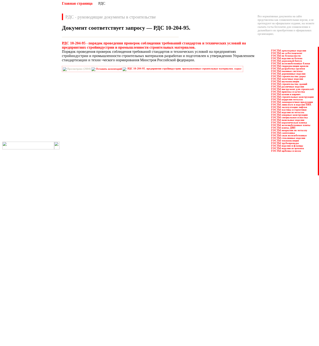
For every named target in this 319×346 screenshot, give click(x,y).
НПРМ (42, 82)
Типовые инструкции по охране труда (176, 307)
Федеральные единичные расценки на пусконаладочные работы (190, 321)
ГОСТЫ (43, 57)
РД (12, 103)
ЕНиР (41, 72)
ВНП (41, 46)
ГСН (13, 62)
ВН (12, 46)
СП (40, 124)
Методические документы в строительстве (88, 304)
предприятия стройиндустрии (163, 68)
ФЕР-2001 (16, 134)
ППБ (41, 98)
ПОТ (13, 98)
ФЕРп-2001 (17, 139)
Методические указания (77, 307)
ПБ (40, 93)
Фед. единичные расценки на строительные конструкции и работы (192, 314)
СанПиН (16, 113)
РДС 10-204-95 (136, 68)
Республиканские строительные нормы (176, 283)
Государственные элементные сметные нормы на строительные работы (104, 286)
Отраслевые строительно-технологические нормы (92, 325)
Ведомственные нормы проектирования (86, 269)
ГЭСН (41, 62)
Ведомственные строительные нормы (85, 276)
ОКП (14, 88)
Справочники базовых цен (169, 290)
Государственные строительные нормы (85, 283)
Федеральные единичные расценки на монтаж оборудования (189, 318)
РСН (40, 108)
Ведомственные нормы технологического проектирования (97, 272)
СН (12, 118)
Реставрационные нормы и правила (174, 279)
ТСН (40, 129)
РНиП (14, 108)
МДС (14, 77)
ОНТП (42, 88)
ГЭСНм (15, 67)
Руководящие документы (169, 272)
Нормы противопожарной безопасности (86, 311)
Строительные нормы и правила (172, 297)
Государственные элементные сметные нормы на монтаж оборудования (105, 290)
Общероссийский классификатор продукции (89, 318)
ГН (12, 57)
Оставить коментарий (109, 69)
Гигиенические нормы (76, 279)
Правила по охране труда (168, 265)
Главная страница (77, 3)
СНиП (41, 118)
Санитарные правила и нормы (171, 286)
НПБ (13, 82)
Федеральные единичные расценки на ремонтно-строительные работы (194, 325)
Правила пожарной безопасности (173, 269)
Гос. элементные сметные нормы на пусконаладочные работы (99, 293)
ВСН (40, 52)
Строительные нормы (166, 293)
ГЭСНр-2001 (18, 72)
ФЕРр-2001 (44, 139)
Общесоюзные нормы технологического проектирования (96, 321)
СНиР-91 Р (17, 124)
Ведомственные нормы (76, 265)
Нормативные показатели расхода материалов (90, 314)
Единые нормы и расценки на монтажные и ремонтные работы (99, 300)
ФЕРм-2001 (44, 134)
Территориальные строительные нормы (177, 311)
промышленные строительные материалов (207, 68)
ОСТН (14, 93)
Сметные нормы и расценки (170, 300)
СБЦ (40, 113)
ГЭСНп (42, 67)
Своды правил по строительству (173, 304)
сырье (237, 68)
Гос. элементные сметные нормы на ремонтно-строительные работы (103, 297)
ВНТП (14, 52)
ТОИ (13, 129)
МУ (40, 77)
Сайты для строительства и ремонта (83, 332)
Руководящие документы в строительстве (178, 276)
